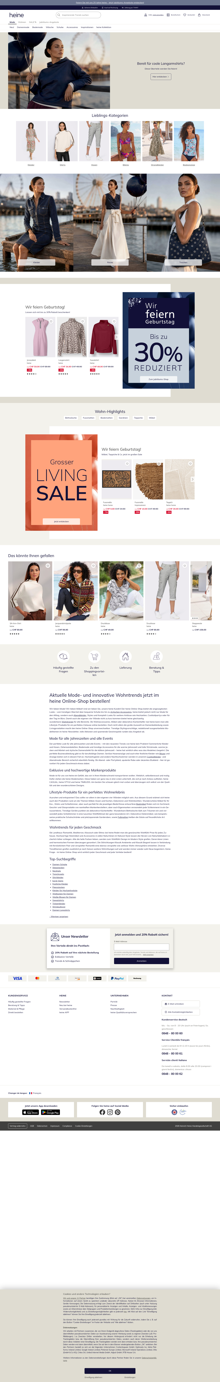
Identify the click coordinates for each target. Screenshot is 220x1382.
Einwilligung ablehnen (93, 1377)
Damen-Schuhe (59, 864)
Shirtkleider (57, 877)
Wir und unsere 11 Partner (74, 1298)
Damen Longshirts (61, 910)
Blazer (162, 753)
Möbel (152, 417)
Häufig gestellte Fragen (19, 1001)
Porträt (114, 1001)
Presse (114, 1005)
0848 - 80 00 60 (172, 1033)
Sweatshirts (58, 900)
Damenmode (23, 27)
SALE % (32, 22)
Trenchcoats (58, 874)
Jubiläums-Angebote (49, 22)
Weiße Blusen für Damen (64, 897)
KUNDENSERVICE (18, 995)
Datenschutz (42, 1126)
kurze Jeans (57, 880)
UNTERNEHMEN (119, 995)
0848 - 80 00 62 (172, 1074)
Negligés (56, 871)
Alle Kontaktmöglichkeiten (180, 1012)
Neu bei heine (65, 1005)
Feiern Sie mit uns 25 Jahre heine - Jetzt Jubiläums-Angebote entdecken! (110, 2)
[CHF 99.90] (76, 590)
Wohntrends (67, 721)
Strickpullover (58, 907)
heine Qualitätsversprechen (124, 1012)
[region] (110, 1335)
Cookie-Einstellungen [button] (83, 1126)
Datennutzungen (143, 1298)
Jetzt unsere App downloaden (41, 1105)
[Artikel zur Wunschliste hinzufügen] (51, 321)
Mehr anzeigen (148, 955)
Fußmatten (123, 817)
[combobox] (84, 15)
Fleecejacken (58, 887)
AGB (32, 1126)
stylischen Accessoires (121, 712)
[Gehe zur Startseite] (17, 15)
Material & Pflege (16, 1009)
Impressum (54, 1126)
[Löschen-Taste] (98, 15)
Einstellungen (130, 1377)
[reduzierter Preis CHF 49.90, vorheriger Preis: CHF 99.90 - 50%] (103, 337)
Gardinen (123, 417)
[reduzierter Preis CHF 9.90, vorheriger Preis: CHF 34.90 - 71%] (117, 479)
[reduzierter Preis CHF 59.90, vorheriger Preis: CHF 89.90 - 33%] (40, 337)
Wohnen (22, 22)
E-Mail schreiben (174, 1005)
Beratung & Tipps (16, 1005)
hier (125, 1311)
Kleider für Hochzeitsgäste (64, 890)
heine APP (64, 1012)
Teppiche (138, 417)
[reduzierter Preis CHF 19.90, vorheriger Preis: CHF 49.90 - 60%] (148, 479)
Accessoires (72, 27)
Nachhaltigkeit (117, 1009)
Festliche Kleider (60, 884)
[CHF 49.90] (121, 590)
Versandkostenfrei (68, 1009)
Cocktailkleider (154, 756)
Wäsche (50, 27)
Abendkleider (80, 715)
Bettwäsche (71, 417)
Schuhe (60, 27)
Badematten (107, 417)
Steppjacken (58, 867)
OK (110, 1371)
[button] (116, 337)
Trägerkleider (58, 903)
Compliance (67, 1126)
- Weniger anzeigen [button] (58, 916)
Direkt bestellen (15, 1012)
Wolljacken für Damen (62, 893)
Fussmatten (88, 417)
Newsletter (64, 1001)
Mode (12, 22)
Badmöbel (141, 804)
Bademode (37, 27)
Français (37, 1093)
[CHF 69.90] (30, 590)
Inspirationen (87, 27)
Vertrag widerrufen (17, 1126)
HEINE (62, 995)
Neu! (12, 27)
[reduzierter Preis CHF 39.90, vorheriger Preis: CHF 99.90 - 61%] (180, 479)
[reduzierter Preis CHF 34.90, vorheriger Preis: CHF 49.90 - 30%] (72, 337)
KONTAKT (167, 995)
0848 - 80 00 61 (172, 1053)
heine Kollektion (103, 27)
